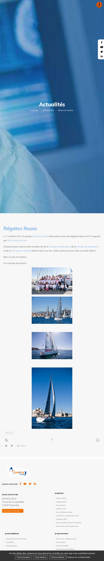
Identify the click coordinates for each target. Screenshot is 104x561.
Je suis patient (62, 534)
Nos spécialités (62, 546)
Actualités (48, 110)
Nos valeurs (61, 505)
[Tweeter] (12, 446)
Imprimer (98, 440)
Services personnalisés (65, 549)
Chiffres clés (61, 509)
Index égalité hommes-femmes (68, 523)
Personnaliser (57, 557)
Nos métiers (61, 542)
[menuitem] (78, 509)
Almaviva (59, 493)
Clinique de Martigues (59, 246)
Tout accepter (23, 557)
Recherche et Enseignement (67, 526)
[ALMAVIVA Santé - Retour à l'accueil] (17, 473)
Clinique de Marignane (88, 246)
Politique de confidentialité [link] (78, 557)
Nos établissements (64, 512)
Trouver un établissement (66, 539)
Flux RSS (6, 440)
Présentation (61, 498)
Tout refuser (40, 557)
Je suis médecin (12, 534)
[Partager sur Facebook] (6, 446)
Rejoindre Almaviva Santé (16, 539)
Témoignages (11, 546)
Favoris (23, 446)
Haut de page (52, 440)
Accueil (35, 110)
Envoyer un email (12, 511)
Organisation (61, 502)
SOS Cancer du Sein (17, 240)
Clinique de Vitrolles (21, 250)
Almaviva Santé (40, 236)
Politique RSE (61, 519)
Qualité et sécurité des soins (67, 516)
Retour (9, 433)
